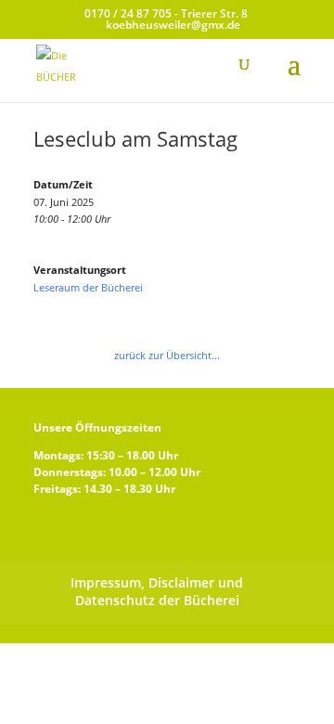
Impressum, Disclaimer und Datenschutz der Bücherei (157, 591)
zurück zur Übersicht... (167, 355)
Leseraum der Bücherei (88, 287)
